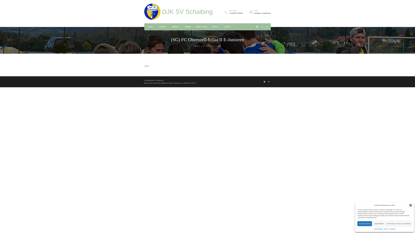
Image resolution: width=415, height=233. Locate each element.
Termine (188, 27)
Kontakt (227, 27)
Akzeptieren (365, 224)
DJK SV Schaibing (187, 11)
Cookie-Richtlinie (378, 229)
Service (215, 27)
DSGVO (386, 229)
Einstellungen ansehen (399, 224)
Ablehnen (379, 224)
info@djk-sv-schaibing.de (262, 13)
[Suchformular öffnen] (267, 26)
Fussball (162, 27)
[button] (411, 205)
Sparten (175, 27)
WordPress (187, 83)
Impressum (392, 229)
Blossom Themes (168, 83)
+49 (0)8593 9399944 (236, 13)
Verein (150, 27)
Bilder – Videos (201, 27)
